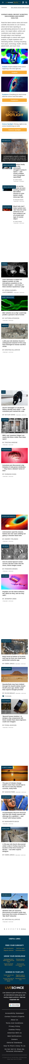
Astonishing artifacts (20, 950)
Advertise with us (14, 1033)
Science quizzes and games (9, 975)
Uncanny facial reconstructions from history (20, 965)
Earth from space (20, 948)
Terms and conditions (14, 1023)
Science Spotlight (14, 130)
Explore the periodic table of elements (8, 964)
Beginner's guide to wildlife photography (20, 975)
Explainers (14, 100)
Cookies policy (14, 1029)
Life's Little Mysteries (9, 948)
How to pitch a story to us (14, 1046)
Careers (14, 1039)
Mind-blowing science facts (20, 979)
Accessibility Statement (14, 1013)
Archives (23, 929)
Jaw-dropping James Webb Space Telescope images (8, 960)
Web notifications (14, 1036)
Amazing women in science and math (20, 960)
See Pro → (17, 2)
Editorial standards (14, 1042)
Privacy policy (14, 1026)
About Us (14, 1020)
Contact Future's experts (14, 1016)
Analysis (14, 72)
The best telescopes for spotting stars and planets (8, 980)
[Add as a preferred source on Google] (14, 1005)
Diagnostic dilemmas (9, 950)
